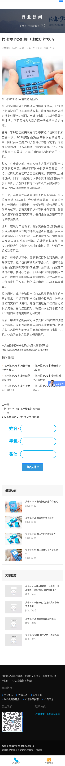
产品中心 (8, 695)
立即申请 (22, 695)
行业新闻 (32, 25)
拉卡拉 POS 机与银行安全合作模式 (41, 501)
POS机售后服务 (12, 699)
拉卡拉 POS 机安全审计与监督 (39, 518)
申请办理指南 (32, 699)
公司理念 (48, 699)
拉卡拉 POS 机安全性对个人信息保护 (41, 552)
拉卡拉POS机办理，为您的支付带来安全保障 (42, 604)
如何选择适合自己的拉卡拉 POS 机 (21, 416)
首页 (21, 25)
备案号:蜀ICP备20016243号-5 (18, 746)
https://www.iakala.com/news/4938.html (25, 349)
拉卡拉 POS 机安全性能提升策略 (40, 619)
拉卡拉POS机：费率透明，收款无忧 (42, 635)
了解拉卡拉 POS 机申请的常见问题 (21, 408)
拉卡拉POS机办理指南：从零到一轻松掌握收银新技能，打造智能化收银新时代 (42, 588)
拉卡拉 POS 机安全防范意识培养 (40, 534)
